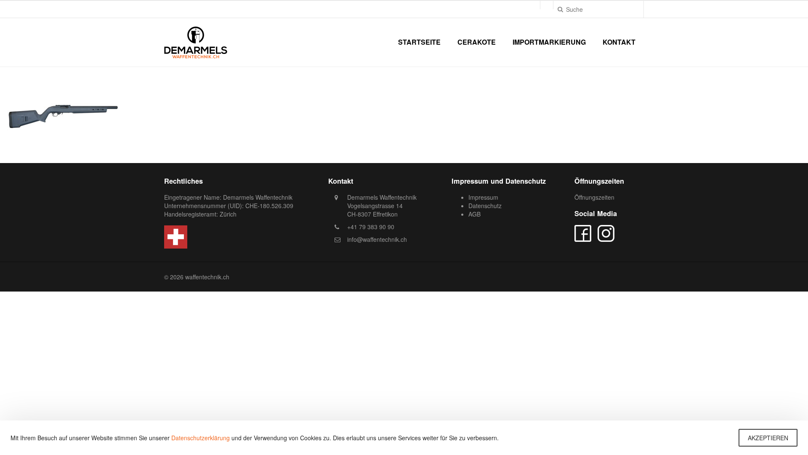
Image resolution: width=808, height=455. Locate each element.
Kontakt (619, 42)
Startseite (419, 42)
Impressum (483, 197)
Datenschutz (485, 205)
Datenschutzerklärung (200, 438)
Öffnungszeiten (594, 197)
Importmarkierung (549, 42)
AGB (474, 214)
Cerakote (476, 42)
